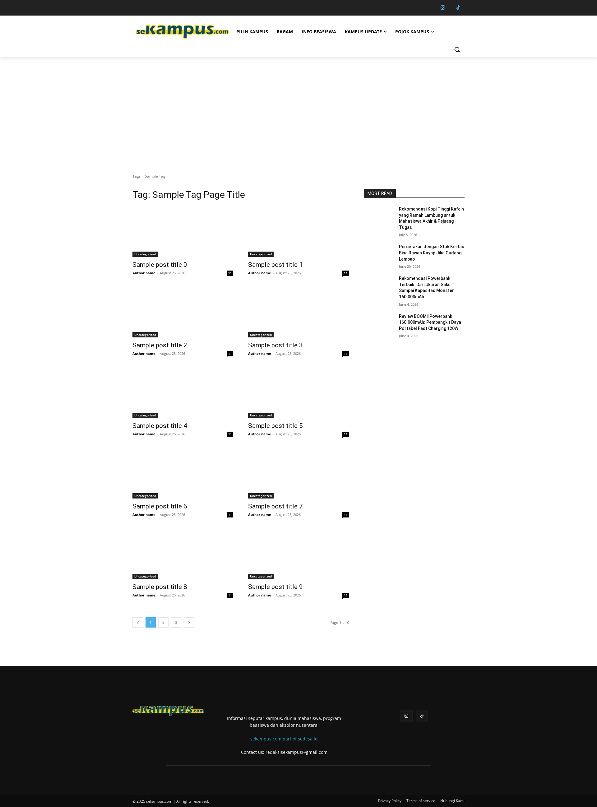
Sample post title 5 (275, 425)
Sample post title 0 (159, 264)
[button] (457, 49)
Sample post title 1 (275, 264)
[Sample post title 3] (298, 312)
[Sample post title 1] (298, 231)
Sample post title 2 (159, 345)
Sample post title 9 (275, 587)
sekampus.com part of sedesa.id (284, 739)
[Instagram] (443, 8)
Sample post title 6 (159, 506)
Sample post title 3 (275, 345)
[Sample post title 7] (298, 473)
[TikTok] (458, 8)
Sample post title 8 (159, 587)
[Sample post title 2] (182, 312)
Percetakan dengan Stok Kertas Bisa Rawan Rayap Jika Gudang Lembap (431, 252)
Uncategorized (145, 254)
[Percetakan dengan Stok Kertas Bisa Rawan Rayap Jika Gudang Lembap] (379, 254)
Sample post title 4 (159, 425)
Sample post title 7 (275, 506)
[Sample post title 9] (298, 554)
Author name (143, 273)
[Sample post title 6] (182, 473)
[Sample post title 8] (182, 554)
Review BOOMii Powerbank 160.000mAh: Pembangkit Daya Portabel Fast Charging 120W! (430, 322)
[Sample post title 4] (182, 393)
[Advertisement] (298, 103)
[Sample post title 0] (182, 231)
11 (230, 273)
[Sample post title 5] (298, 393)
